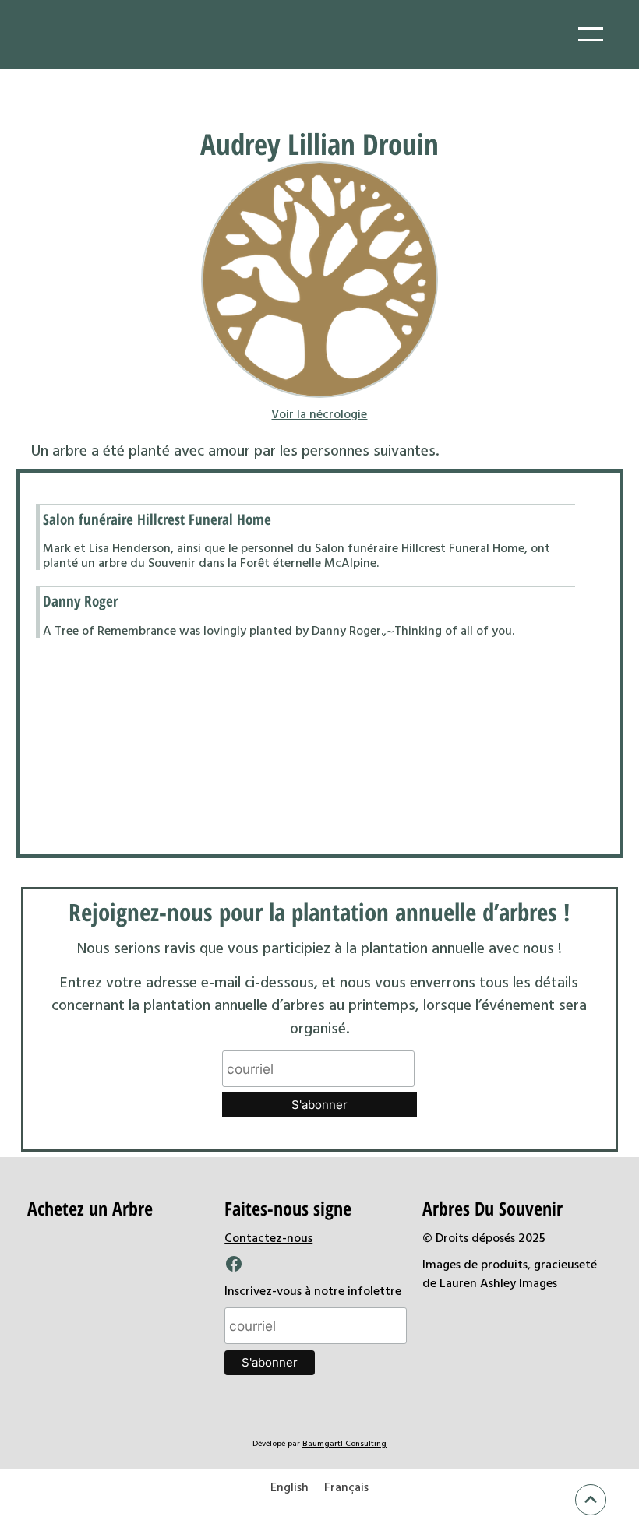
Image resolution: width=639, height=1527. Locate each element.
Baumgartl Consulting (344, 1443)
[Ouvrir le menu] (590, 34)
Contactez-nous (268, 1237)
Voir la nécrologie (319, 413)
